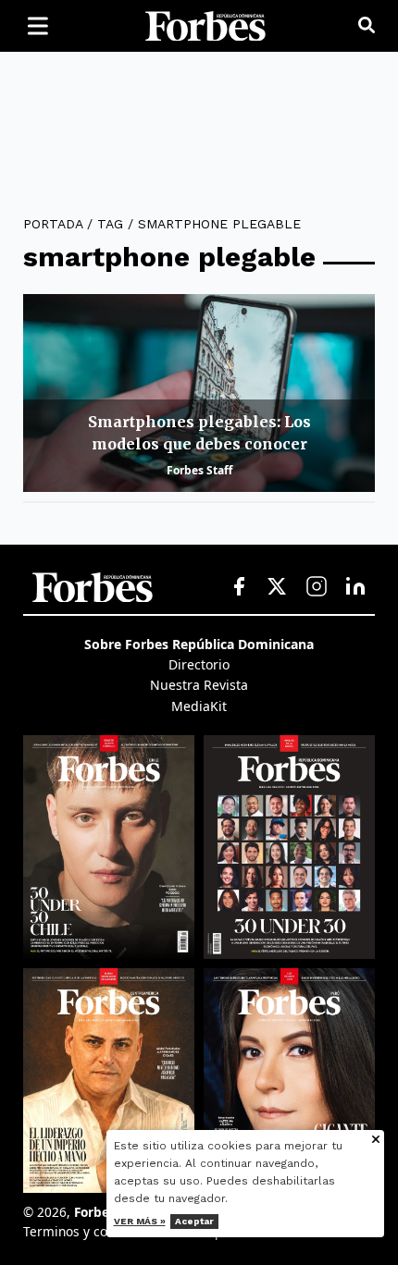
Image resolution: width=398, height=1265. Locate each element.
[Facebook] (239, 587)
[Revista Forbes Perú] (289, 1080)
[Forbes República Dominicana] (205, 26)
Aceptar (194, 1221)
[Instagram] (316, 587)
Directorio (199, 664)
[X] (278, 587)
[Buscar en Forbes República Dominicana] (366, 26)
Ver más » (140, 1221)
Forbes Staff (199, 470)
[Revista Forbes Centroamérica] (108, 1080)
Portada (52, 223)
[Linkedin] (355, 587)
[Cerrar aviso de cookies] (375, 1140)
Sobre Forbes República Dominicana (199, 644)
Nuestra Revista (199, 685)
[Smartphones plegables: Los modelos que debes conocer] (199, 393)
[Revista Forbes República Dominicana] (289, 847)
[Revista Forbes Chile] (108, 847)
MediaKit (199, 706)
